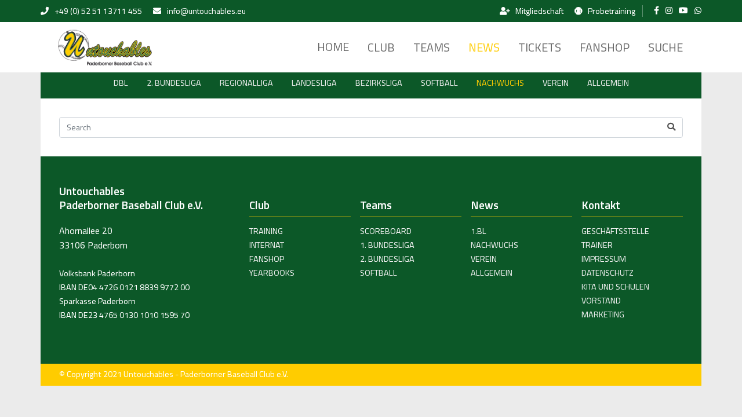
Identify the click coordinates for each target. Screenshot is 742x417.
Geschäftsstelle (615, 231)
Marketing (602, 314)
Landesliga (314, 82)
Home (333, 47)
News (484, 47)
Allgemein (608, 82)
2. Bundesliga (174, 82)
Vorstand (601, 300)
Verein (556, 82)
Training (266, 231)
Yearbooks (271, 272)
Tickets (539, 47)
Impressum (603, 259)
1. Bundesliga (387, 245)
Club (381, 47)
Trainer (597, 245)
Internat (266, 245)
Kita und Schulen (615, 286)
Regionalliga (246, 82)
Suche (665, 47)
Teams (431, 47)
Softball (439, 82)
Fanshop (605, 47)
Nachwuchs (500, 82)
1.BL (478, 231)
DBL (121, 82)
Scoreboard (386, 231)
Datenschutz (607, 272)
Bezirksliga (378, 82)
